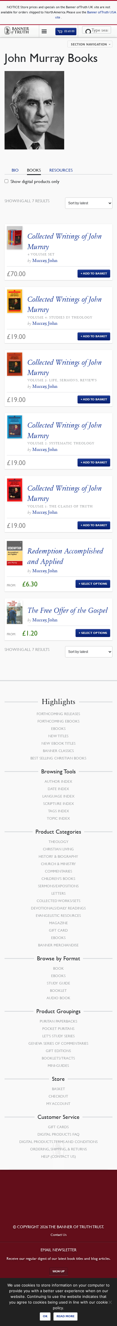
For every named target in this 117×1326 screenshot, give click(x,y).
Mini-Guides (58, 1065)
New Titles (58, 736)
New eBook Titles (58, 743)
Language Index (58, 796)
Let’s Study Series (58, 1036)
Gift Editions (58, 1050)
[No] (110, 1302)
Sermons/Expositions (58, 886)
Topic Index (58, 818)
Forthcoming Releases (58, 713)
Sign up (59, 1271)
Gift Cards (58, 1127)
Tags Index (58, 811)
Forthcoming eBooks (58, 721)
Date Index (58, 788)
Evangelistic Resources (58, 915)
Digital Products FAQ (58, 1134)
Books (34, 169)
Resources (61, 169)
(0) (69, 31)
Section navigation (89, 44)
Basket (58, 1088)
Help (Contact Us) (58, 1156)
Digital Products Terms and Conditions (58, 1141)
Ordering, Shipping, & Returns (58, 1149)
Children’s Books (58, 878)
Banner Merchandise (58, 945)
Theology (58, 841)
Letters (58, 893)
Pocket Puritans (58, 1028)
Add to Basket (95, 273)
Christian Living (58, 849)
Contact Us (59, 1235)
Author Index (58, 781)
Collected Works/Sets (58, 900)
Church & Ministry (58, 863)
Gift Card (58, 930)
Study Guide (58, 983)
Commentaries (58, 871)
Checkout (58, 1096)
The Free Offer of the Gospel (68, 610)
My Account (58, 1103)
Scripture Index (58, 803)
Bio (15, 169)
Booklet (58, 990)
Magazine (58, 923)
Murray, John (44, 260)
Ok (45, 1316)
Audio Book (58, 998)
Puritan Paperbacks (58, 1021)
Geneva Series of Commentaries (58, 1043)
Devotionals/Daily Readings (58, 908)
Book (58, 968)
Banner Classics (58, 750)
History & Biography (58, 856)
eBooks (58, 728)
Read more (65, 1316)
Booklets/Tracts (58, 1058)
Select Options (94, 584)
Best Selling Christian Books (58, 758)
